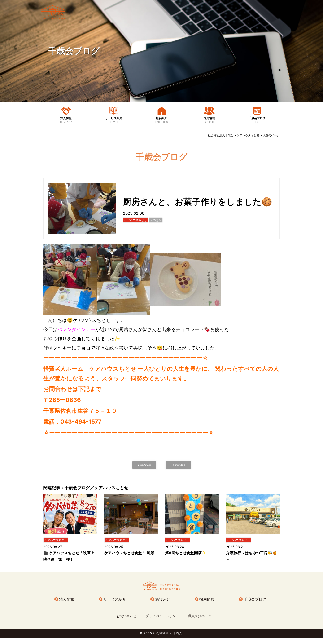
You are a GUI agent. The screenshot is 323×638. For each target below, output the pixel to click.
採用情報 (209, 119)
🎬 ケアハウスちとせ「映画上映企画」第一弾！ (68, 556)
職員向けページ (199, 616)
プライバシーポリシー (162, 616)
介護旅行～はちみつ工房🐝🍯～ (251, 556)
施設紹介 (161, 119)
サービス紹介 (113, 119)
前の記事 (146, 465)
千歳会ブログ (74, 50)
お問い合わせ (126, 616)
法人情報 (66, 119)
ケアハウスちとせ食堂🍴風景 (129, 552)
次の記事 (177, 465)
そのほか (156, 220)
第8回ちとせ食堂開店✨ (185, 552)
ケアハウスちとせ (135, 220)
